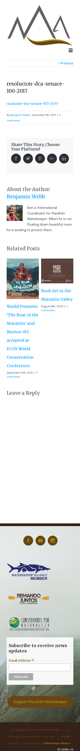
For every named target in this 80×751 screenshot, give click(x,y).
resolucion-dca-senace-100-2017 (32, 103)
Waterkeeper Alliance (57, 743)
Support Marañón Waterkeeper (40, 701)
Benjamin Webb (19, 115)
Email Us (66, 749)
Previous (66, 63)
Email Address (21, 660)
